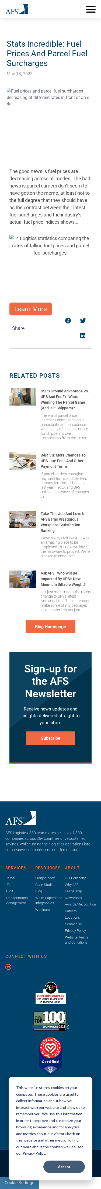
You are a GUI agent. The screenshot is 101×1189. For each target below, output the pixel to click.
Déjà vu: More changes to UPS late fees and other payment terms (63, 461)
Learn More (30, 308)
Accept (64, 1166)
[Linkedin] (8, 967)
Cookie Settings (19, 1182)
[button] (68, 321)
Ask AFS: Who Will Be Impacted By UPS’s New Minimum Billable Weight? (63, 579)
